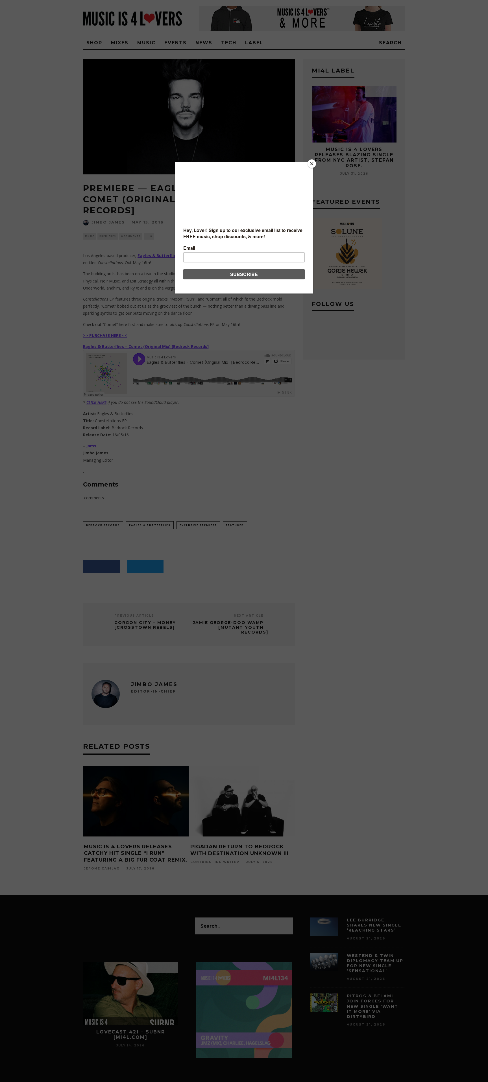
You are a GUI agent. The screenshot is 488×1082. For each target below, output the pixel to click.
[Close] (312, 163)
